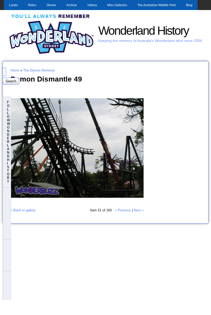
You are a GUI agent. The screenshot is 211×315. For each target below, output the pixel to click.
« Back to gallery (23, 210)
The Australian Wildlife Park (156, 5)
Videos (92, 5)
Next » (139, 210)
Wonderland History (143, 30)
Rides (32, 5)
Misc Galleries (117, 5)
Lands (13, 5)
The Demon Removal (39, 70)
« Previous (123, 210)
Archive (71, 5)
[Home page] (51, 53)
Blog (189, 5)
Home (15, 70)
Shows (51, 5)
